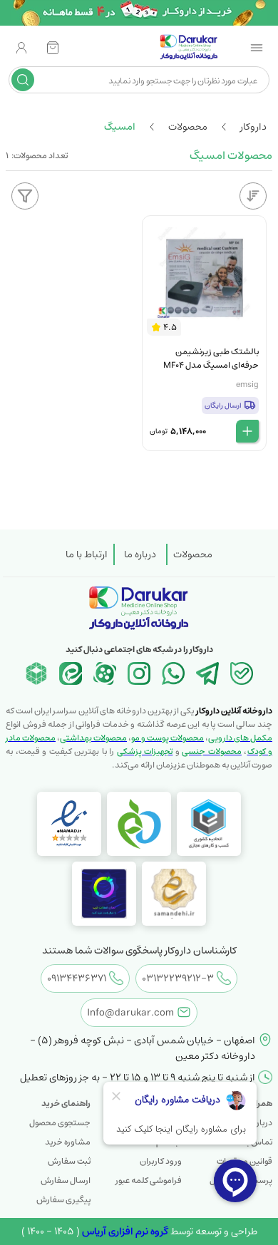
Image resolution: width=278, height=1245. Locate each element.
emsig (247, 384)
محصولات (192, 554)
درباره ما (140, 554)
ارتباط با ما (87, 554)
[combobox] (150, 80)
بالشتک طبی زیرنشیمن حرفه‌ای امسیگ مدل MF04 (211, 358)
